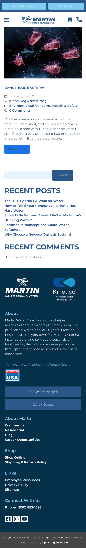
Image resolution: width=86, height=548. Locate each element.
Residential (14, 430)
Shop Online (15, 457)
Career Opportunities (22, 440)
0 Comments (20, 110)
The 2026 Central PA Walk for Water (34, 201)
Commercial (15, 425)
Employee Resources (22, 480)
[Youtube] (24, 519)
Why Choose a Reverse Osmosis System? (38, 234)
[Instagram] (16, 519)
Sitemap (12, 490)
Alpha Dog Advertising (28, 101)
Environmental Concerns (30, 106)
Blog (9, 435)
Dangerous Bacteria (24, 88)
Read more (17, 149)
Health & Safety (65, 106)
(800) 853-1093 (29, 507)
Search (63, 175)
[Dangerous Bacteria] (43, 53)
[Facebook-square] (8, 519)
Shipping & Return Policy (26, 462)
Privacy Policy (16, 485)
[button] (6, 19)
